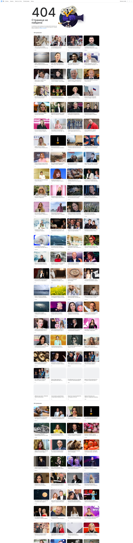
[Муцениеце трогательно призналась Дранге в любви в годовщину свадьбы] (91, 110)
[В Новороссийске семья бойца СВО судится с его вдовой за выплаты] (41, 480)
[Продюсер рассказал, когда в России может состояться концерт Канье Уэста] (75, 425)
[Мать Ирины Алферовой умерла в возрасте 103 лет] (75, 342)
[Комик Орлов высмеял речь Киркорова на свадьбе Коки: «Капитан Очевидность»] (75, 110)
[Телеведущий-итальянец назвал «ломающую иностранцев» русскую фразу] (91, 309)
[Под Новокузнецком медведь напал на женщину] (75, 514)
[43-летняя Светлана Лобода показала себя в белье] (41, 110)
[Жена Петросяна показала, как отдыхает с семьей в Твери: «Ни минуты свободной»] (91, 243)
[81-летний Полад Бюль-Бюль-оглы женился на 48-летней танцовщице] (58, 514)
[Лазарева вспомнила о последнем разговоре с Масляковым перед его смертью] (58, 442)
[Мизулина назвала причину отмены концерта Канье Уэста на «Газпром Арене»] (58, 193)
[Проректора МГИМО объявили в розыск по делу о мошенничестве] (41, 530)
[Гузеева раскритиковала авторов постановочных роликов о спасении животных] (41, 342)
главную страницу (42, 28)
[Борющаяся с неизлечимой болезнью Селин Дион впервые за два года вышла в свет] (58, 359)
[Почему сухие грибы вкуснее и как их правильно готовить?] (41, 359)
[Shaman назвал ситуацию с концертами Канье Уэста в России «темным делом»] (58, 309)
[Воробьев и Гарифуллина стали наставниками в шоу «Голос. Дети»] (91, 226)
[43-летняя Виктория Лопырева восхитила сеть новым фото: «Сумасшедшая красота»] (41, 276)
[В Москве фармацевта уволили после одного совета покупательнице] (91, 442)
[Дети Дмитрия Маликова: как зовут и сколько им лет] (41, 93)
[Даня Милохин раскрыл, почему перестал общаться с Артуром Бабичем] (58, 110)
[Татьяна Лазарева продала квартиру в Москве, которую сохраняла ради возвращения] (75, 93)
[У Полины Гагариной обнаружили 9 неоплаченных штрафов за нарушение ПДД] (75, 326)
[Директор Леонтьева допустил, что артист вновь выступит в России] (91, 376)
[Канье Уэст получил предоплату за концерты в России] (75, 392)
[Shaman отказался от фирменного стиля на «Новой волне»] (91, 530)
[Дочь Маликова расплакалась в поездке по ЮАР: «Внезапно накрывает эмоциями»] (58, 159)
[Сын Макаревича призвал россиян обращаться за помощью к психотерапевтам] (58, 43)
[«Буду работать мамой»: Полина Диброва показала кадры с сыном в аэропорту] (41, 514)
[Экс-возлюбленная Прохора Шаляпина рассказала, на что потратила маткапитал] (58, 497)
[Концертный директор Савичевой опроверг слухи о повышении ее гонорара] (58, 176)
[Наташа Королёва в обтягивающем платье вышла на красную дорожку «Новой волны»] (75, 480)
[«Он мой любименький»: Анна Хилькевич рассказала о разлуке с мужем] (91, 276)
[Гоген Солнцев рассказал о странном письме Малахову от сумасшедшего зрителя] (58, 93)
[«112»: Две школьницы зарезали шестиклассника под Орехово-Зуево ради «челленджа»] (91, 480)
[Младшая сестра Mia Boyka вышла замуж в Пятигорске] (41, 442)
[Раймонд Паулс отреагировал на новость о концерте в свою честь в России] (75, 76)
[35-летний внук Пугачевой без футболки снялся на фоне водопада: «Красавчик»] (58, 425)
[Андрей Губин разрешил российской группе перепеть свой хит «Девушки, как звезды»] (91, 259)
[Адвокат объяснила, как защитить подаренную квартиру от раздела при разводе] (91, 392)
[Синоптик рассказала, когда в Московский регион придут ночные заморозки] (75, 193)
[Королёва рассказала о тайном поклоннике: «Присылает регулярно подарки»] (91, 326)
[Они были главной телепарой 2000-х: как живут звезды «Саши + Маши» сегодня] (91, 425)
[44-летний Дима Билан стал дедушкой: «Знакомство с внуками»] (75, 60)
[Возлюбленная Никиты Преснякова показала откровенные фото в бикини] (75, 159)
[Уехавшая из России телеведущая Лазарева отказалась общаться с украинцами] (41, 226)
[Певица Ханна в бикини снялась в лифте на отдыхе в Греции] (75, 409)
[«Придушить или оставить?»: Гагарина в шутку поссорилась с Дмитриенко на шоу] (41, 409)
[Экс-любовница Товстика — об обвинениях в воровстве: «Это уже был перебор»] (58, 226)
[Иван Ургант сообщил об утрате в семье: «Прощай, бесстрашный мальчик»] (91, 159)
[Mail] (1, 1)
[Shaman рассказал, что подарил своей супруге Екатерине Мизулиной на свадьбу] (75, 530)
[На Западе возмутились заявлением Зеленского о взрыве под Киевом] (91, 43)
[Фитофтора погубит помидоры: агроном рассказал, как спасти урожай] (91, 514)
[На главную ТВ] (3, 1)
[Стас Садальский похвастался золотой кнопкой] (75, 459)
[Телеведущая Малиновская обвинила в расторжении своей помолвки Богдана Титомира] (91, 459)
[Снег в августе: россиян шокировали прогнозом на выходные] (91, 209)
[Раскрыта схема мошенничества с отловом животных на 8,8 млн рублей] (75, 143)
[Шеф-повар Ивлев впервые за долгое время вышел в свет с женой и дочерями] (58, 326)
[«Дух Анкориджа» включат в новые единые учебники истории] (75, 359)
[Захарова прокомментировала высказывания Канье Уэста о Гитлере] (41, 326)
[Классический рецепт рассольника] (75, 276)
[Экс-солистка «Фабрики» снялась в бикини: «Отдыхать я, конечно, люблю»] (41, 209)
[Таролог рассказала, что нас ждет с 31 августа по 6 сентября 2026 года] (58, 409)
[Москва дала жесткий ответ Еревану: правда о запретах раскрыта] (91, 93)
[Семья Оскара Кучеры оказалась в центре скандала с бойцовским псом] (75, 497)
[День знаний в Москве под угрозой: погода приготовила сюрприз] (58, 530)
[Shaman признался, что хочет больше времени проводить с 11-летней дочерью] (91, 60)
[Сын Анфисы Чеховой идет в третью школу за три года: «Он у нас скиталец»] (58, 126)
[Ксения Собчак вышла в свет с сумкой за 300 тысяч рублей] (41, 425)
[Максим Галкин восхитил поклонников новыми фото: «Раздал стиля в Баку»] (91, 409)
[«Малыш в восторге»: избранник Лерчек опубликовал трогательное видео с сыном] (41, 392)
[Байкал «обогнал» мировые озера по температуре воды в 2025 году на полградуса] (41, 292)
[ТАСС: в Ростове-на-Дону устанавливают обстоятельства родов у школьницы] (41, 43)
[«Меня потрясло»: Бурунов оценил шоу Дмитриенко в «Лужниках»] (75, 259)
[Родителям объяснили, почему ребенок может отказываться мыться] (75, 442)
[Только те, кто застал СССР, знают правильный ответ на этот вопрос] (75, 126)
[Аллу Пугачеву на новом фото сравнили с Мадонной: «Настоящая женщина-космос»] (41, 193)
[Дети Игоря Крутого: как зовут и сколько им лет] (91, 76)
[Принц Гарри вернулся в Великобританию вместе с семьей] (58, 376)
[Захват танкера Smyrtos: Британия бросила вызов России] (41, 60)
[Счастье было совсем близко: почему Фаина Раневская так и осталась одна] (58, 392)
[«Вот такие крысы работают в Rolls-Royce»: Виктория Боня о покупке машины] (58, 60)
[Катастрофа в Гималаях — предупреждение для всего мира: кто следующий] (41, 497)
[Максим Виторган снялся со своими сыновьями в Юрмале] (41, 259)
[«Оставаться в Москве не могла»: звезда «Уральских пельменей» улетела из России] (91, 143)
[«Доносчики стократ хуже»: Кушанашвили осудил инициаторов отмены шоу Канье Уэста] (41, 76)
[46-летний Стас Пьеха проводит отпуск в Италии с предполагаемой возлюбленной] (41, 176)
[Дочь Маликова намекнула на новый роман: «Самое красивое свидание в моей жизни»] (91, 176)
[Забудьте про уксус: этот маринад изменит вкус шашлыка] (75, 176)
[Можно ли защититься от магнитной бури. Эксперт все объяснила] (75, 292)
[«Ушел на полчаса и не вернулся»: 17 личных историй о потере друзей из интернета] (91, 292)
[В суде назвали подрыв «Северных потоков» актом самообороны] (41, 309)
